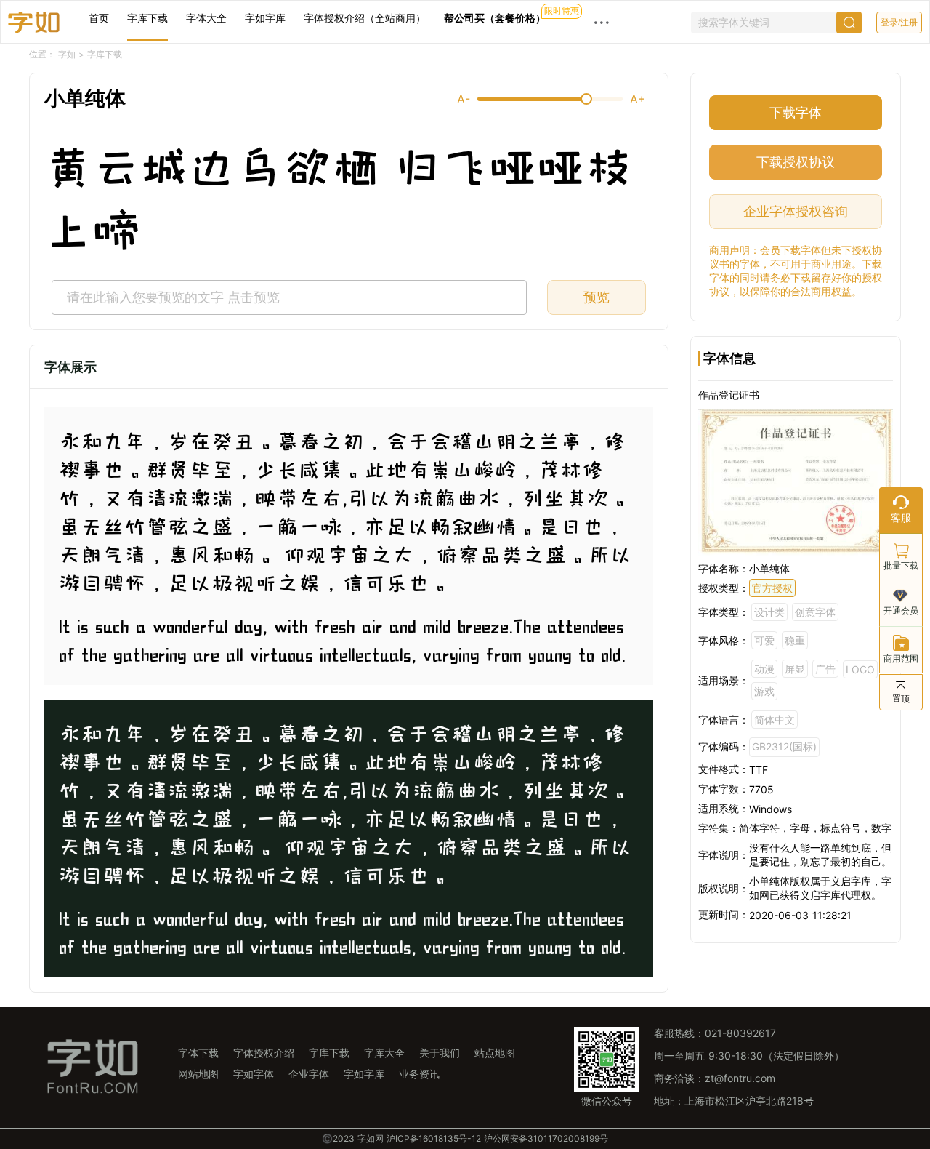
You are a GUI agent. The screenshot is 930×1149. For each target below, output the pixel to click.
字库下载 (147, 18)
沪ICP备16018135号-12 (434, 1138)
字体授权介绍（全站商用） (365, 18)
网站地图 (198, 1074)
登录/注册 (899, 22)
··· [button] (601, 21)
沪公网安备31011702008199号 (546, 1138)
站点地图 (494, 1052)
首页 (99, 18)
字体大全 (206, 18)
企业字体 (308, 1074)
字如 (67, 54)
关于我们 (439, 1052)
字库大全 (384, 1052)
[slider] (550, 99)
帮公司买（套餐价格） (495, 18)
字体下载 (198, 1052)
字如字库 (265, 18)
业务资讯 (419, 1074)
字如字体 (253, 1074)
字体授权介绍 (263, 1052)
